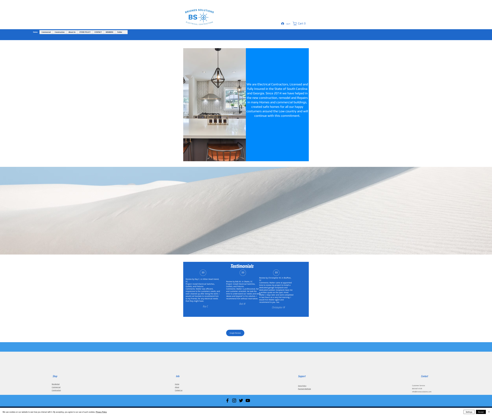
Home (177, 384)
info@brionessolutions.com (421, 392)
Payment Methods (304, 389)
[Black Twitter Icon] (241, 400)
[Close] (488, 412)
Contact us (178, 390)
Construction (56, 390)
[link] (300, 24)
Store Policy (302, 386)
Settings (469, 412)
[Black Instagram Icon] (234, 400)
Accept (481, 412)
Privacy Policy (101, 412)
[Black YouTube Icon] (247, 400)
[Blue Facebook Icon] (227, 400)
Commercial (56, 387)
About (177, 387)
